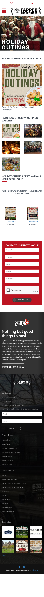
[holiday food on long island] (11, 164)
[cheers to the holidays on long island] (11, 147)
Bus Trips (5, 511)
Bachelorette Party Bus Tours (11, 467)
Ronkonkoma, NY (10, 413)
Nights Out (5, 490)
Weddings (5, 519)
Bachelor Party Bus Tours (9, 463)
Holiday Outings (7, 515)
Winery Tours (6, 459)
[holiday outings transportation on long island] (11, 131)
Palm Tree (35, 585)
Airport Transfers (7, 523)
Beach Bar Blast (7, 479)
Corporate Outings (7, 475)
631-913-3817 (9, 417)
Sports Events (6, 507)
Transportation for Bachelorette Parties (14, 498)
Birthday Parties (7, 471)
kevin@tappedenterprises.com (14, 421)
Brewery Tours (6, 455)
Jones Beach (33, 221)
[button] (3, 350)
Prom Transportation (8, 527)
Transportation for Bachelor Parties (13, 502)
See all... (4, 571)
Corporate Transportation (9, 494)
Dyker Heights (11, 221)
